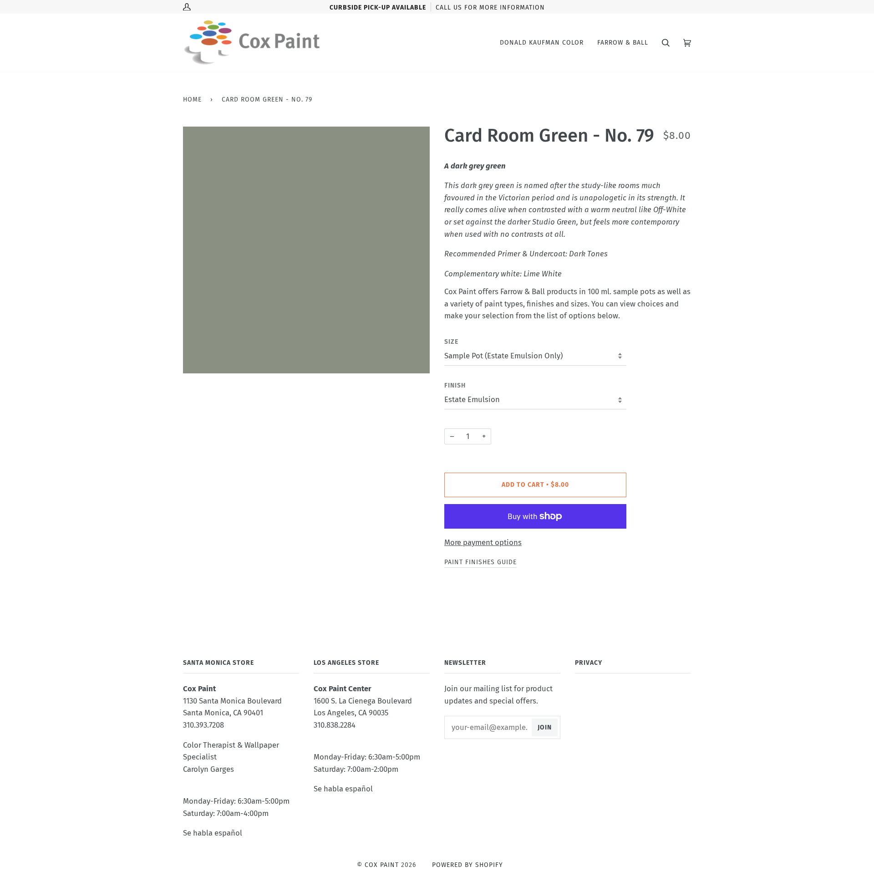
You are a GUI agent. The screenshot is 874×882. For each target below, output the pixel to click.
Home (192, 99)
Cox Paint (382, 865)
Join (545, 727)
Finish (455, 385)
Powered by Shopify (467, 865)
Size (451, 342)
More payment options (483, 542)
